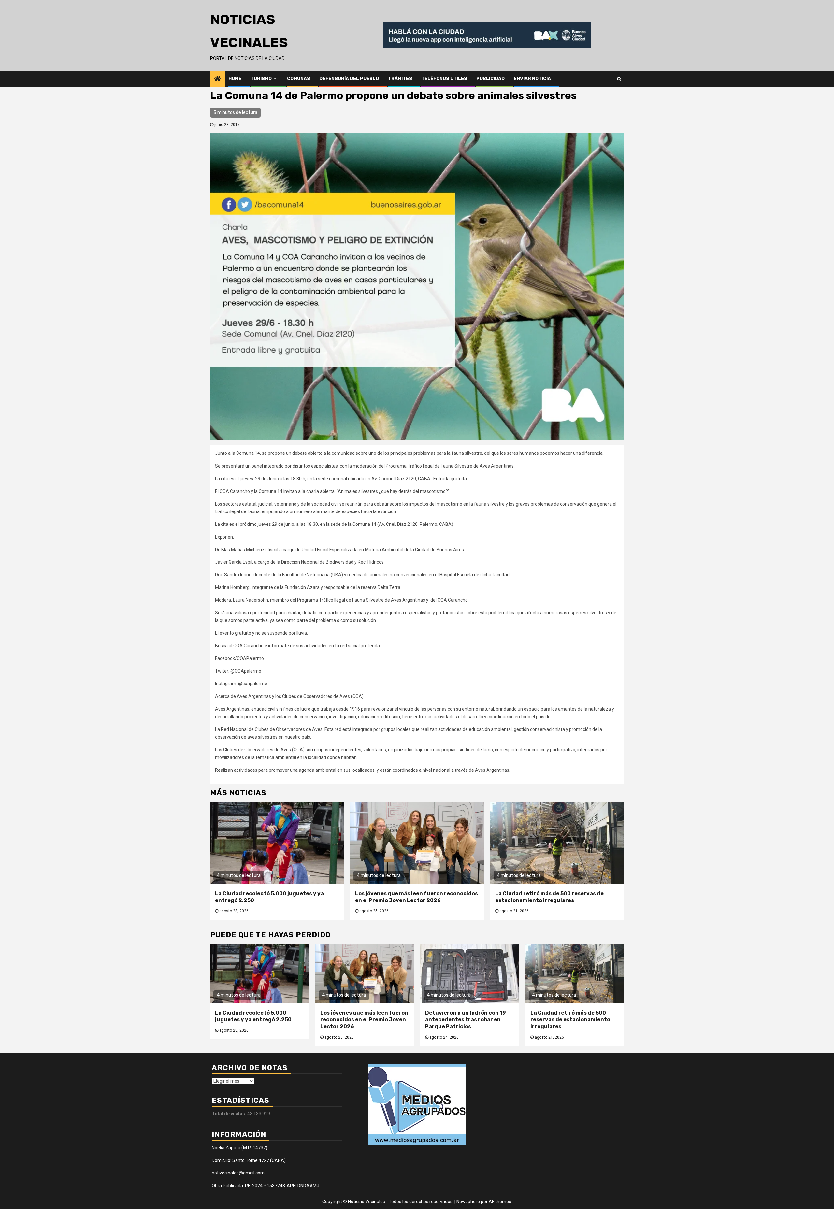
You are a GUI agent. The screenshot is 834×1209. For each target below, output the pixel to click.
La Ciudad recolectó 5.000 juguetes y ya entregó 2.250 (253, 1016)
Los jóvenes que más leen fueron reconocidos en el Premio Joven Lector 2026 (416, 896)
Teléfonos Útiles (444, 78)
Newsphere (468, 1201)
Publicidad (490, 78)
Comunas (298, 78)
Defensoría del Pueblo (349, 78)
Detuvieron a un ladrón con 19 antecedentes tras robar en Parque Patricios (465, 1019)
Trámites (400, 78)
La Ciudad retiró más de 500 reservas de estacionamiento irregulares (549, 896)
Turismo (261, 78)
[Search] (619, 78)
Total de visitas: (229, 1113)
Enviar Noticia (532, 78)
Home (234, 78)
